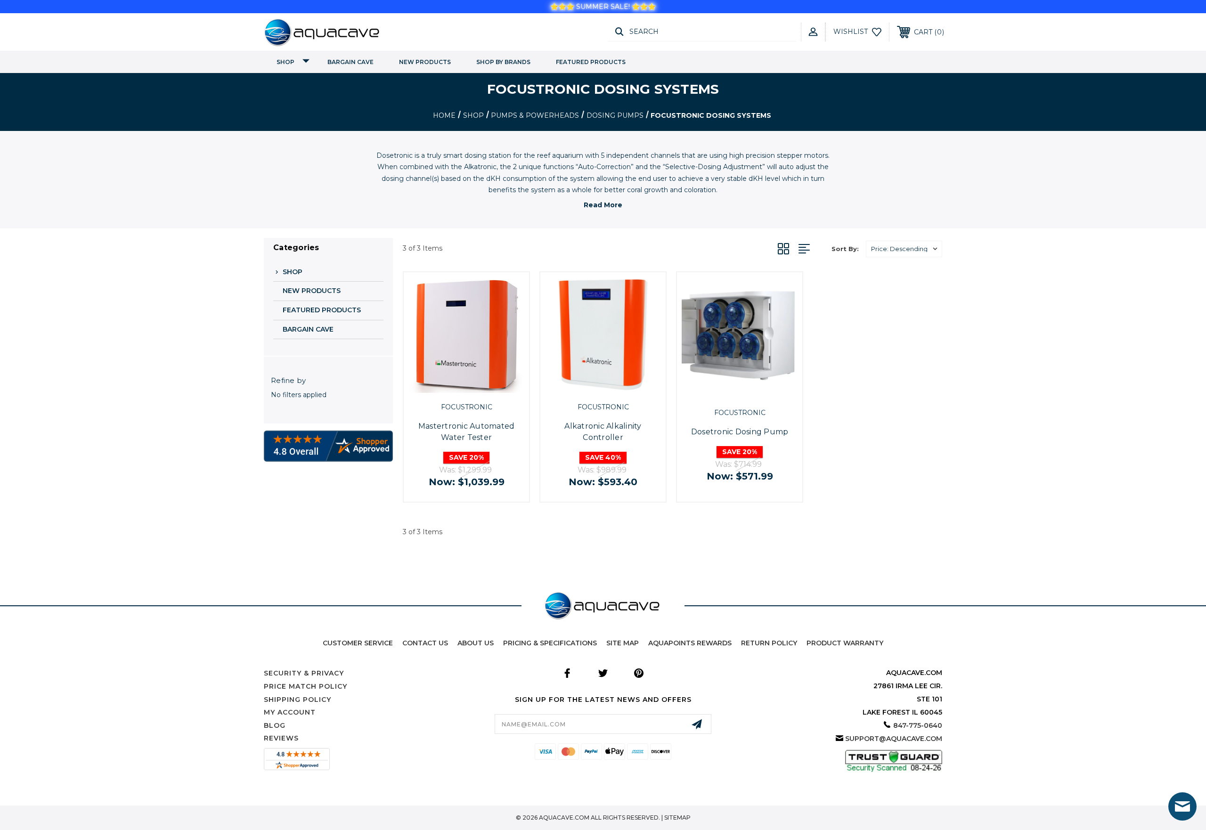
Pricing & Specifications (550, 643)
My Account (290, 712)
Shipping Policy (297, 699)
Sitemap (677, 817)
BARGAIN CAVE (350, 61)
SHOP (285, 61)
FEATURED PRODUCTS (591, 61)
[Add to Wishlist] (477, 387)
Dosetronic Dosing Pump (740, 431)
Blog (274, 725)
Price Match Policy (305, 686)
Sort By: (845, 248)
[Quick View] (455, 387)
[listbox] (904, 249)
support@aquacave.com (893, 738)
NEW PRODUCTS (425, 61)
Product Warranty (845, 643)
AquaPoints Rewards (690, 643)
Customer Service (358, 643)
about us (475, 643)
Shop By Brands (503, 61)
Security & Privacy (304, 673)
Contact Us (425, 643)
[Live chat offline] (1182, 806)
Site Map (622, 643)
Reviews (281, 738)
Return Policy (769, 643)
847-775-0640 (917, 725)
